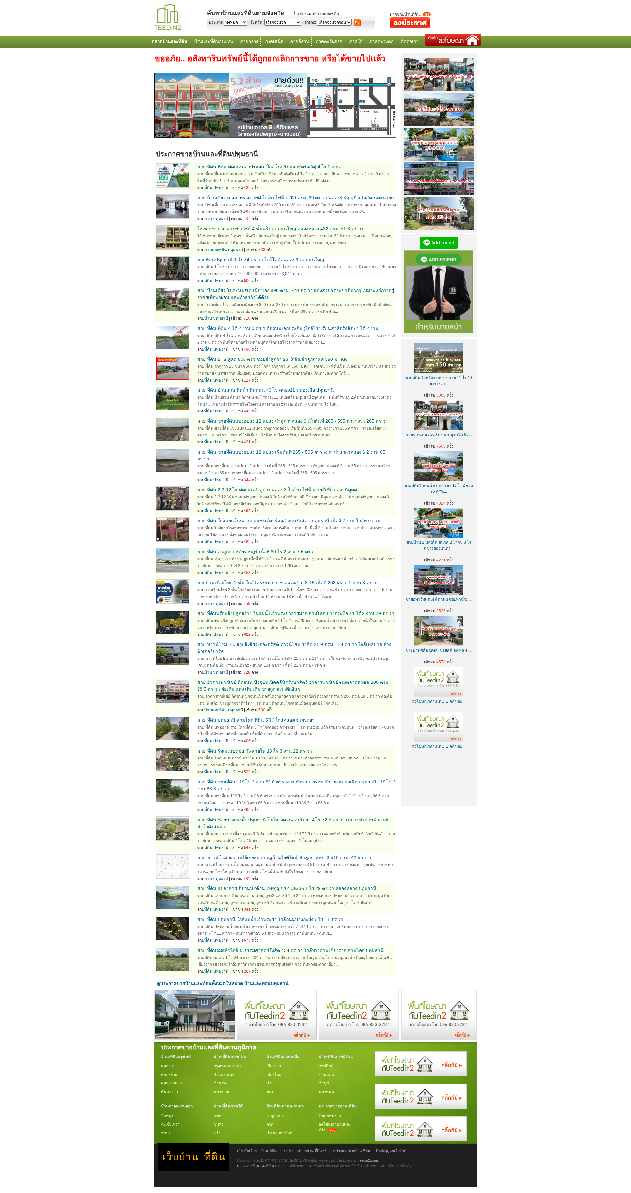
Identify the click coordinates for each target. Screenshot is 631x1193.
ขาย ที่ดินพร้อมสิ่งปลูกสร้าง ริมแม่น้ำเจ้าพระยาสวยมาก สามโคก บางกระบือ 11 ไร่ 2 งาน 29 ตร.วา (295, 613)
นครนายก (222, 1091)
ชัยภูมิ (324, 1083)
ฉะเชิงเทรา (170, 1124)
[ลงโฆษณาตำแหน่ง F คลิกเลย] (277, 1038)
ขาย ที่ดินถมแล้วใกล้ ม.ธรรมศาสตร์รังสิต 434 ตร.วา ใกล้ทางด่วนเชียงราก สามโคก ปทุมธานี (290, 950)
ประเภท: (216, 22)
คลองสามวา (171, 1083)
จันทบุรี (167, 1115)
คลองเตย (168, 1066)
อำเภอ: (310, 22)
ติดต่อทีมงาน (330, 1115)
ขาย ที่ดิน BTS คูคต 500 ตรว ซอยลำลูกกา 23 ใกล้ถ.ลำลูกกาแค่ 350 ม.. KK (272, 359)
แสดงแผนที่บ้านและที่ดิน (318, 14)
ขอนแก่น (326, 1074)
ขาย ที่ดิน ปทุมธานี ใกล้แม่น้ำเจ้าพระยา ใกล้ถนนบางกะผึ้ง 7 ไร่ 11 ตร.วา (270, 919)
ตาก (269, 1124)
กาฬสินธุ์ (326, 1066)
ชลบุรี (166, 1133)
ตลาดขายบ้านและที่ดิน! (255, 1166)
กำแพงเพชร (224, 1074)
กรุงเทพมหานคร (227, 1066)
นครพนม (326, 1091)
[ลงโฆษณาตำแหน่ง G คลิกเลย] (421, 1075)
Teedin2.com (368, 1160)
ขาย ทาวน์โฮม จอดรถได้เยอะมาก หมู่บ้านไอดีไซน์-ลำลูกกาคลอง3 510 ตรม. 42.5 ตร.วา (285, 857)
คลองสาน (169, 1074)
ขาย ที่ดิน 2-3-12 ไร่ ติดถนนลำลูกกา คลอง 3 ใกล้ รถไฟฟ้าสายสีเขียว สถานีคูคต (277, 489)
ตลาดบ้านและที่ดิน (169, 41)
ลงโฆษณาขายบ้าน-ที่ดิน (351, 1151)
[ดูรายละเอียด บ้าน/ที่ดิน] (173, 186)
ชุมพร (218, 1124)
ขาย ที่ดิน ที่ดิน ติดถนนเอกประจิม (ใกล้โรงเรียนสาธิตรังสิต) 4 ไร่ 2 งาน (268, 166)
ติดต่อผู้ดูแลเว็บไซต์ (391, 1151)
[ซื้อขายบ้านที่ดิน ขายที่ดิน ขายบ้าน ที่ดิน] (167, 30)
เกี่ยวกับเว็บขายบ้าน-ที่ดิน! (257, 1151)
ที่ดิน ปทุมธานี (216, 188)
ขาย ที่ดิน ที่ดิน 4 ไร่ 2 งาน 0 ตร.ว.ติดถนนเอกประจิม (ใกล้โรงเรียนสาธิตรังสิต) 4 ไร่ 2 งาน (288, 328)
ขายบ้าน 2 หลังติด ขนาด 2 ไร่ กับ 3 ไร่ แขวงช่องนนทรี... (438, 545)
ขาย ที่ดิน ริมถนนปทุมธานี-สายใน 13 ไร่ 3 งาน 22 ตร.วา (254, 751)
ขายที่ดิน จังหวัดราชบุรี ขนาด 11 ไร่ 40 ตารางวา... (438, 380)
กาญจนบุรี (275, 1115)
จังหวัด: (256, 22)
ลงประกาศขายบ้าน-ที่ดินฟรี (305, 1151)
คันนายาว (169, 1091)
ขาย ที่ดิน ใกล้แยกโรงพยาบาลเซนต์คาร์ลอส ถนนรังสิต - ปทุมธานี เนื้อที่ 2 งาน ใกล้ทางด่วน (289, 520)
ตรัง (217, 1133)
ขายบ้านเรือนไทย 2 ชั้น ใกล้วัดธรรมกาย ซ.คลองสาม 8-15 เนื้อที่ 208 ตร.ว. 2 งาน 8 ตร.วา (288, 582)
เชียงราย (273, 1066)
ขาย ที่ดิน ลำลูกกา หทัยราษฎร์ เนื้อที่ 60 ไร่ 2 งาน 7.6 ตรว (255, 551)
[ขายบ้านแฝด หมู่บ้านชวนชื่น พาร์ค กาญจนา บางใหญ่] (195, 1038)
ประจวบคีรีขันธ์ (279, 1133)
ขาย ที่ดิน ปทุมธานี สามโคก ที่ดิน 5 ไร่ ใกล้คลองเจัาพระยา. (256, 720)
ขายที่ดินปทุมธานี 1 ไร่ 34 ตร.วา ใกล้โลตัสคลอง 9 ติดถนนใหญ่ (260, 259)
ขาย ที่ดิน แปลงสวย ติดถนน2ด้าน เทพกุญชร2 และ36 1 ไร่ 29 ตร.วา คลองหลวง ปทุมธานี (286, 888)
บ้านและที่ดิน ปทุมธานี (223, 249)
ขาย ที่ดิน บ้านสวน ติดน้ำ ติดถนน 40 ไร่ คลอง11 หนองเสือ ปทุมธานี (265, 390)
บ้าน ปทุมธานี (216, 218)
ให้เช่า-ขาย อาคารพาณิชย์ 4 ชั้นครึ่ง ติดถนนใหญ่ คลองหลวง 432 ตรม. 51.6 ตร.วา (280, 228)
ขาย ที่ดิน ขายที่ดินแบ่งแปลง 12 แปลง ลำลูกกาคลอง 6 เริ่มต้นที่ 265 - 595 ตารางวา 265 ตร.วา (292, 421)
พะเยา (271, 1091)
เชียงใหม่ (274, 1074)
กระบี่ (218, 1115)
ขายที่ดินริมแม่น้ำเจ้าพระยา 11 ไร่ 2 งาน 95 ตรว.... (438, 488)
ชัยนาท (220, 1083)
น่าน (270, 1083)
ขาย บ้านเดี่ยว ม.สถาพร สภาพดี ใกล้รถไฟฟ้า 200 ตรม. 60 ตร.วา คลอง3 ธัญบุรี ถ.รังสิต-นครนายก (295, 197)
